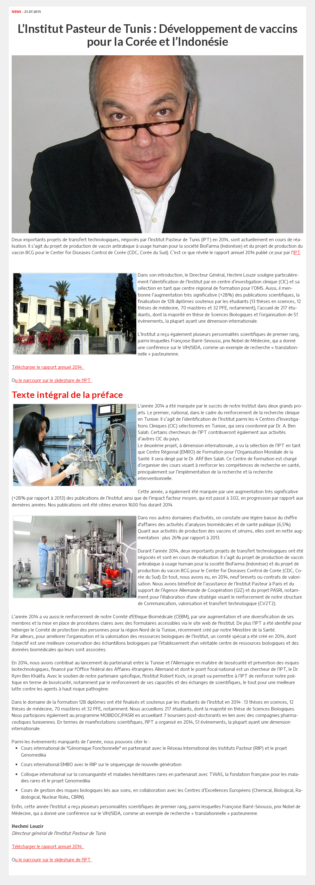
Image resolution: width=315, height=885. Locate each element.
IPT (296, 252)
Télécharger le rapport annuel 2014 (48, 367)
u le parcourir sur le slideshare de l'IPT (53, 380)
